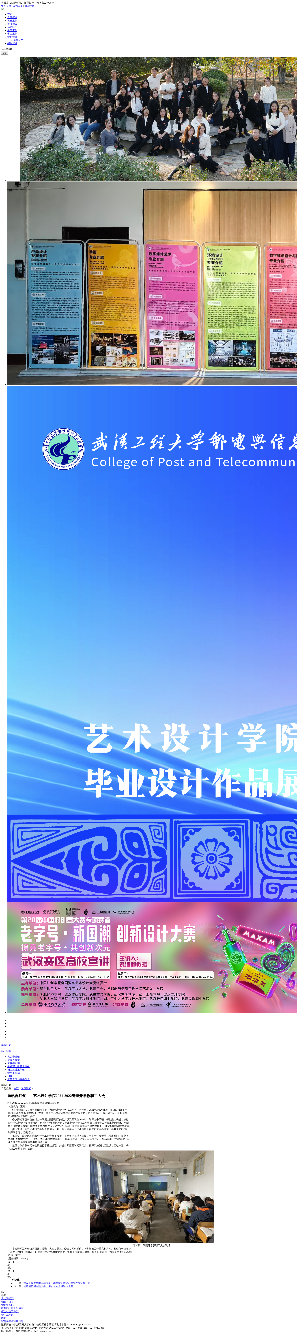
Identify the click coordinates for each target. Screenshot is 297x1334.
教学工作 (12, 30)
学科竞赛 (12, 37)
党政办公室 (13, 1060)
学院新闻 (6, 1045)
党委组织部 (13, 1063)
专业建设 (12, 24)
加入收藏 (29, 6)
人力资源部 (13, 1056)
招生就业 (12, 43)
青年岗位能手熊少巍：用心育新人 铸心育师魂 (49, 1286)
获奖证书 (19, 40)
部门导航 (6, 1051)
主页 (16, 1088)
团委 (9, 1076)
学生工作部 (13, 1073)
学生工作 (12, 33)
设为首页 (18, 6)
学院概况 (12, 17)
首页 (9, 14)
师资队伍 (12, 27)
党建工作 (12, 20)
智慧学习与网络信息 (18, 1079)
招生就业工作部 (16, 1069)
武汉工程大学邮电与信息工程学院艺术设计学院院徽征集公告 (57, 1283)
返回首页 (6, 6)
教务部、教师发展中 (18, 1066)
